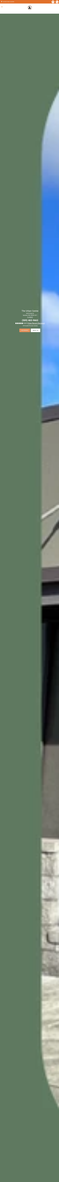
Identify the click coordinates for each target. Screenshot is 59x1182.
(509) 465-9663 (30, 320)
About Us (35, 330)
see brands (24, 330)
